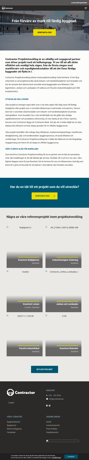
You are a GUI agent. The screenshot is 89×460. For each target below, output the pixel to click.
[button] (86, 8)
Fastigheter (11, 432)
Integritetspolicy (52, 432)
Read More (25, 247)
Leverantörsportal (53, 425)
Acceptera (71, 456)
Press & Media (51, 429)
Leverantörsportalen (79, 3)
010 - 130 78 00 (55, 395)
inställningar (56, 458)
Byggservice (11, 425)
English (11, 403)
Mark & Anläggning (14, 429)
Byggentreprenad (13, 422)
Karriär (48, 422)
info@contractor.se (56, 399)
